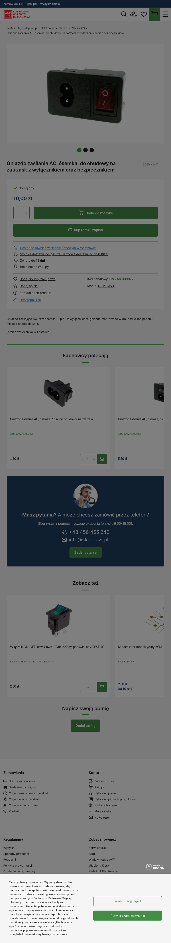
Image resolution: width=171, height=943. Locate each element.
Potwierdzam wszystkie (127, 915)
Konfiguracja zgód (127, 901)
